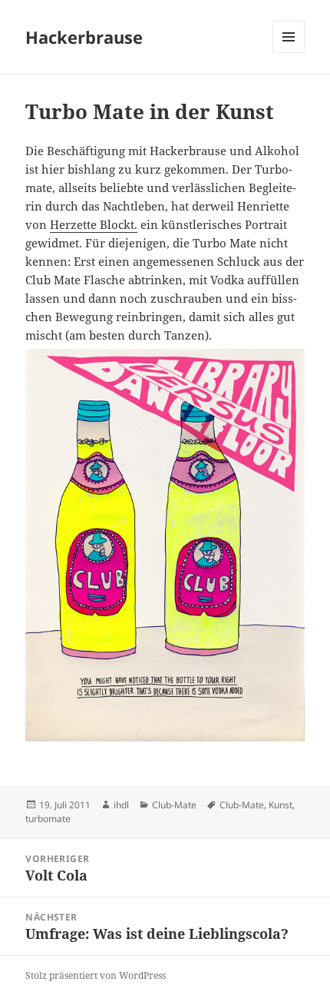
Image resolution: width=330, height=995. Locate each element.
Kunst (280, 804)
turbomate (48, 818)
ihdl (121, 804)
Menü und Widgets (289, 52)
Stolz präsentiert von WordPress (95, 975)
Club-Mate (174, 804)
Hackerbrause (84, 36)
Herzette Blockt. (93, 224)
